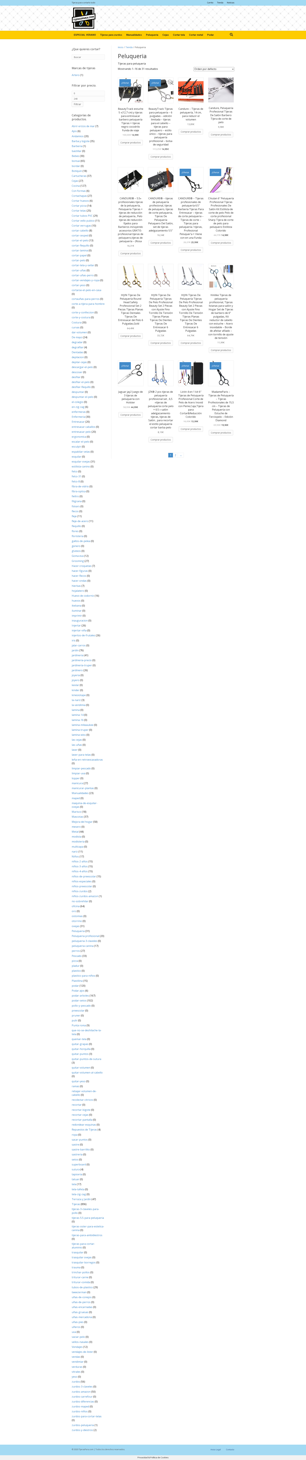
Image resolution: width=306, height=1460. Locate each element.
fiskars (76, 506)
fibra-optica (79, 491)
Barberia (77, 146)
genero (76, 546)
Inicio (120, 47)
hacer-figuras (80, 571)
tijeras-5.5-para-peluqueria (88, 1218)
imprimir (77, 615)
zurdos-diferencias (83, 1401)
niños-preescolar (82, 886)
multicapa (77, 846)
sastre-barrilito (81, 1149)
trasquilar (77, 1252)
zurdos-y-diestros (82, 1430)
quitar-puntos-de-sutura (86, 1059)
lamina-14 (78, 715)
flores (75, 531)
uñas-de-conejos (82, 1297)
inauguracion (80, 620)
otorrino (77, 921)
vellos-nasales (80, 1342)
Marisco (76, 811)
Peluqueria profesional (85, 936)
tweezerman (79, 1292)
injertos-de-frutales (83, 635)
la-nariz (76, 700)
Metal (75, 831)
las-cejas (77, 739)
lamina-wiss (79, 735)
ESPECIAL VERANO (85, 34)
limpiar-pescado (81, 768)
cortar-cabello (80, 230)
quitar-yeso (78, 1081)
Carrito (210, 2)
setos (75, 1159)
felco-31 (76, 476)
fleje (74, 516)
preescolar (78, 1010)
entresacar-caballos (83, 427)
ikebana (76, 605)
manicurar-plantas (83, 788)
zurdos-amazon (81, 1391)
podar (75, 985)
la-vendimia (78, 705)
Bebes (75, 156)
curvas (76, 327)
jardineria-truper (82, 665)
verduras (77, 1367)
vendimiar (78, 1361)
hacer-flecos (79, 576)
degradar (77, 342)
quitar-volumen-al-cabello (87, 1072)
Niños (75, 856)
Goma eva (78, 556)
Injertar (76, 625)
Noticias (230, 2)
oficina (76, 906)
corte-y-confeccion (83, 312)
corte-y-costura (81, 317)
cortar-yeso (79, 285)
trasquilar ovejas (82, 1257)
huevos (76, 600)
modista (76, 836)
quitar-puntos (80, 1054)
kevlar (75, 685)
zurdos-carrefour (82, 1396)
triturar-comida (81, 1282)
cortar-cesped (80, 235)
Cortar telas (79, 210)
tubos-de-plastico (82, 1287)
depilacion (78, 357)
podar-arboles (80, 995)
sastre (75, 1144)
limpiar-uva (78, 773)
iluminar (77, 610)
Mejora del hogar (82, 822)
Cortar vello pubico (83, 220)
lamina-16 (78, 720)
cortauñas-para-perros (85, 299)
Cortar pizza (79, 205)
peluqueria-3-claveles (84, 941)
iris (73, 640)
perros (76, 951)
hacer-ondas (79, 580)
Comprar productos (130, 142)
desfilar (76, 377)
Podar (210, 34)
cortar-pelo (78, 260)
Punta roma (79, 1025)
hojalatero (78, 591)
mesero (76, 826)
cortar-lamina (80, 250)
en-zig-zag (78, 407)
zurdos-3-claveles (82, 1386)
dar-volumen (79, 332)
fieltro (75, 496)
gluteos (76, 551)
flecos (75, 511)
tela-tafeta (78, 1189)
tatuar (75, 1179)
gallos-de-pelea (81, 541)
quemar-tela (79, 1039)
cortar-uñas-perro (83, 275)
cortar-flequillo (80, 245)
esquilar (76, 456)
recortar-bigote (81, 1110)
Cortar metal (196, 34)
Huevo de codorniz (83, 595)
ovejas (75, 926)
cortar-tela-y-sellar (83, 265)
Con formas (79, 191)
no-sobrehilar (80, 901)
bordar (76, 166)
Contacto (230, 1449)
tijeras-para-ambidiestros (87, 1235)
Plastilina (77, 981)
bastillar (76, 151)
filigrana (77, 501)
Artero (76, 75)
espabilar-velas (81, 451)
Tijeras (76, 1204)
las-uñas (77, 745)
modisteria (78, 841)
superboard (79, 1164)
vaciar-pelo (78, 1337)
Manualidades (134, 34)
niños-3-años (80, 866)
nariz (75, 851)
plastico (76, 970)
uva (74, 1332)
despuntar (78, 392)
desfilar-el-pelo (81, 382)
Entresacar (78, 421)
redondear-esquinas (84, 1124)
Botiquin (77, 171)
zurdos (76, 1381)
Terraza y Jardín (81, 1199)
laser (75, 750)
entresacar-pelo (81, 432)
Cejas (165, 34)
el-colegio (77, 402)
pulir (74, 1020)
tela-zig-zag (79, 1194)
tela (74, 1184)
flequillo (76, 526)
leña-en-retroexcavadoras (87, 759)
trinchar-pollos (81, 1272)
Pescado (77, 956)
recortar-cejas (80, 1115)
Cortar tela (179, 34)
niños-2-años (80, 861)
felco (74, 471)
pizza (75, 961)
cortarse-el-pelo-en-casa (86, 290)
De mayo (77, 337)
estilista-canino (81, 466)
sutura (76, 1169)
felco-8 (76, 481)
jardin (75, 650)
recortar (77, 1104)
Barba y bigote (80, 141)
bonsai (76, 161)
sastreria (77, 1154)
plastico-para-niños (83, 975)
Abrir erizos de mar (83, 126)
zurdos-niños (80, 1411)
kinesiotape (79, 695)
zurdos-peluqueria (83, 1425)
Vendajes (77, 1347)
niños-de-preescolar (84, 876)
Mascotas (77, 816)
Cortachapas (79, 196)
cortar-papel (79, 255)
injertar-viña (79, 630)
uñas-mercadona (82, 1317)
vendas (76, 1357)
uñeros (76, 1327)
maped (76, 798)
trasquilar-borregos (84, 1262)
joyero (75, 680)
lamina (76, 710)
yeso (74, 1376)
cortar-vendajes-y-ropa (85, 280)
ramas (75, 1086)
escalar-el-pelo (80, 441)
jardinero (77, 670)
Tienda (220, 2)
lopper (76, 778)
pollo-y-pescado (81, 1005)
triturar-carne (80, 1277)
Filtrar (77, 104)
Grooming (78, 561)
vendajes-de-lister (82, 1352)
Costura (76, 322)
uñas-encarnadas (82, 1307)
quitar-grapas (80, 1044)
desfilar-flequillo (81, 387)
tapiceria (77, 1174)
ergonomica (79, 436)
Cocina (76, 186)
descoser (77, 372)
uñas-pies (78, 1322)
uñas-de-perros (81, 1302)
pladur (76, 966)
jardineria (77, 655)
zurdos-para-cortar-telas (87, 1416)
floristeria (77, 536)
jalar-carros (79, 645)
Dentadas (77, 352)
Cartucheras (79, 176)
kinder (75, 690)
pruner (76, 1015)
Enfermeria (78, 417)
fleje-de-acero (80, 521)
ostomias (77, 916)
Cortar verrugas (81, 225)
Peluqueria (152, 34)
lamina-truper (80, 730)
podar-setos (79, 1000)
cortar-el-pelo (80, 240)
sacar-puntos (80, 1139)
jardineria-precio (82, 660)
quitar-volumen (81, 1067)
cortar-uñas (79, 270)
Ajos (74, 131)
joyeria (76, 675)
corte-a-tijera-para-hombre (88, 304)
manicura (77, 783)
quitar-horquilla (81, 1049)
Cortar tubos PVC (82, 215)
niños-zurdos (80, 891)
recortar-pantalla (82, 1119)
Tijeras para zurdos (111, 34)
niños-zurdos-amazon (85, 896)
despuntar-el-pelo (82, 397)
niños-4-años (80, 871)
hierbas (76, 586)
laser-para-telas (81, 754)
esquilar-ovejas (81, 461)
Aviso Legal (216, 1449)
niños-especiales (82, 881)
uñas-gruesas (80, 1312)
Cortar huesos (80, 200)
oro (74, 911)
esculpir (76, 446)
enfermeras (79, 412)
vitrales (76, 1371)
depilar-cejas (79, 362)
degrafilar (77, 347)
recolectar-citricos (82, 1100)
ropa (74, 1134)
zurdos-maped (80, 1406)
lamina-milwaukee (82, 725)
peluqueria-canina (82, 946)
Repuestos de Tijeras (84, 1129)
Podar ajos (78, 990)
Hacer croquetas (81, 566)
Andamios (78, 136)
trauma (76, 1267)
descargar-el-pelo (82, 367)
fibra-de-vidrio (80, 486)
